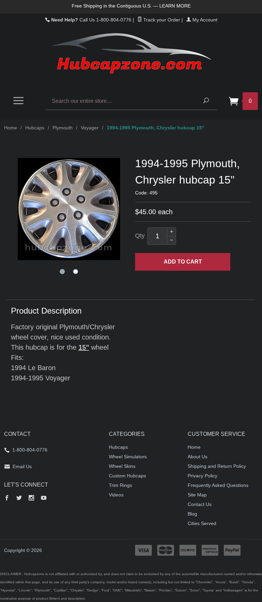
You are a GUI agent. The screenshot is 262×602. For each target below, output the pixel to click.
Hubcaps (34, 127)
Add (183, 262)
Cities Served (202, 523)
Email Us (22, 466)
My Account (204, 19)
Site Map (197, 494)
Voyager (90, 127)
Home (10, 127)
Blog (192, 514)
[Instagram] (31, 498)
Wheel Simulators (128, 456)
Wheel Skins (122, 466)
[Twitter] (19, 498)
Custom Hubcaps (127, 475)
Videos (116, 494)
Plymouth (63, 127)
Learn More (175, 6)
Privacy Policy (202, 475)
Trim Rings (120, 485)
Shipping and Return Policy (217, 466)
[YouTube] (43, 498)
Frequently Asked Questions (218, 485)
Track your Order (161, 19)
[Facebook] (7, 498)
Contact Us (200, 504)
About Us (197, 456)
